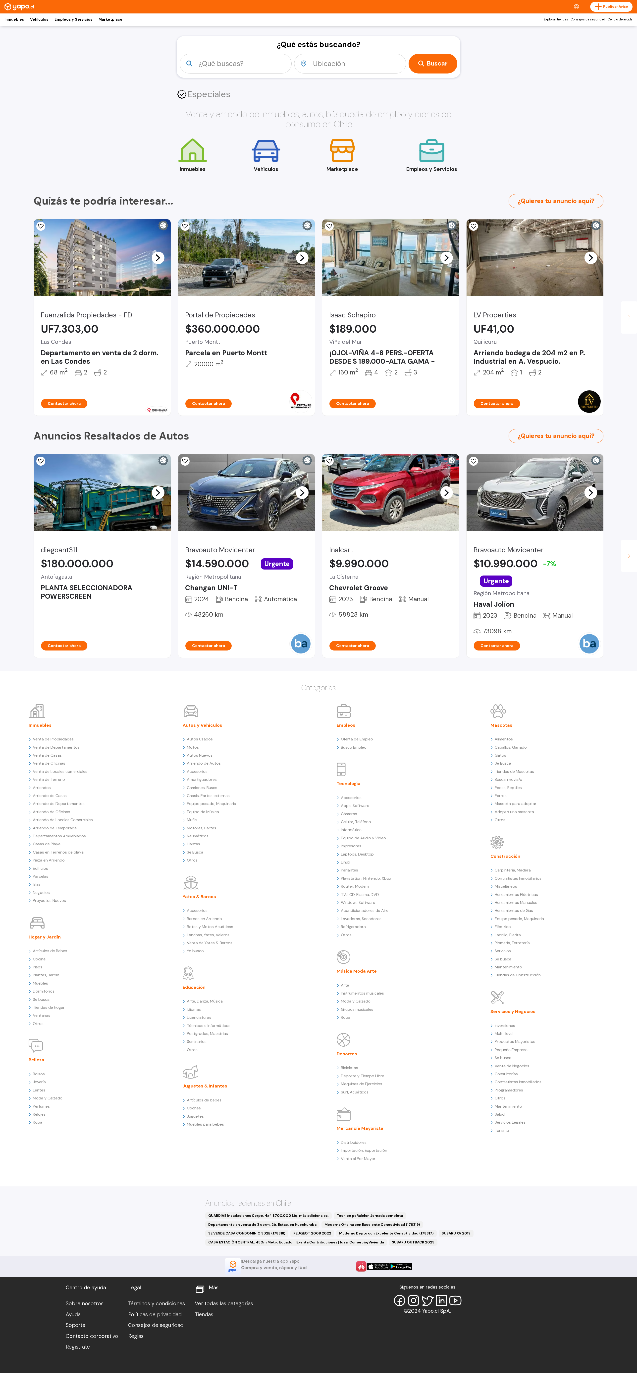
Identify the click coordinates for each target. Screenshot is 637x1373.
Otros (38, 1023)
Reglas (136, 1336)
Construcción (505, 856)
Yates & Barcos (199, 897)
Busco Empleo (354, 747)
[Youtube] (455, 1300)
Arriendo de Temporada (55, 828)
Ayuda (73, 1314)
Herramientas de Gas (514, 910)
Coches (194, 1108)
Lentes (39, 1090)
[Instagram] (414, 1300)
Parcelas (40, 876)
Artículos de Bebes (50, 950)
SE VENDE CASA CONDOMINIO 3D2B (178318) (246, 1233)
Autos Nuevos (199, 755)
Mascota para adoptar (515, 803)
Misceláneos (506, 886)
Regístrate (78, 1346)
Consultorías (506, 1074)
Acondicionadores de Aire (364, 910)
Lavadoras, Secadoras (361, 918)
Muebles (40, 983)
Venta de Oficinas (49, 763)
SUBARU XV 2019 (456, 1233)
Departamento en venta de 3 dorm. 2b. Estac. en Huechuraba (262, 1224)
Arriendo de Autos (204, 763)
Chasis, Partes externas (208, 795)
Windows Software (358, 902)
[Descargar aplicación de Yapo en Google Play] (401, 1266)
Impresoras (351, 846)
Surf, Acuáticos (355, 1092)
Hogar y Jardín (45, 937)
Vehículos (39, 19)
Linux (345, 862)
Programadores (509, 1090)
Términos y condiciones (156, 1303)
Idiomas (194, 1009)
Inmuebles (14, 19)
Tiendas (204, 1314)
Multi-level (504, 1033)
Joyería (39, 1081)
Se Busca (195, 852)
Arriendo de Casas (50, 795)
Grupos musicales (357, 1009)
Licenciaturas (199, 1017)
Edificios (40, 868)
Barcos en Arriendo (204, 918)
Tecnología (349, 784)
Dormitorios (43, 991)
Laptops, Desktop (357, 854)
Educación (194, 987)
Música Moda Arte (357, 971)
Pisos (37, 967)
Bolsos (39, 1074)
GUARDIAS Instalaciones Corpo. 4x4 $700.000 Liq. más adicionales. (268, 1215)
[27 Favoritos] (329, 226)
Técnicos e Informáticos (208, 1025)
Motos (193, 747)
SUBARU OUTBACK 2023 (413, 1242)
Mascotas (501, 725)
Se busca (41, 999)
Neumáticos (198, 836)
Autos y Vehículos (202, 725)
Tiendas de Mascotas (514, 771)
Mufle (192, 819)
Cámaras (349, 813)
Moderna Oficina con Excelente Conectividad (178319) (372, 1224)
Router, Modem (355, 886)
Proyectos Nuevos (49, 900)
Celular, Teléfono (356, 821)
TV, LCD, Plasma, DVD (360, 894)
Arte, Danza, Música (205, 1001)
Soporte (75, 1325)
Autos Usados (200, 739)
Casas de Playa (46, 844)
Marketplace (110, 19)
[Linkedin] (441, 1300)
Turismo (502, 1130)
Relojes (39, 1114)
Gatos (500, 755)
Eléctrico (503, 926)
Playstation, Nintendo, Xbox (366, 878)
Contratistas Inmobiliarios (518, 878)
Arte (345, 985)
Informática (351, 829)
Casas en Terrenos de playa (58, 852)
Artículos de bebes (204, 1100)
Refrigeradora (353, 926)
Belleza (36, 1060)
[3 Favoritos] (329, 461)
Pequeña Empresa (511, 1049)
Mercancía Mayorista (360, 1128)
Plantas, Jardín (46, 975)
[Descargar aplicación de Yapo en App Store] (378, 1266)
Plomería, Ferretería (512, 942)
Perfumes (41, 1106)
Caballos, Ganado (511, 747)
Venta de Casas (47, 755)
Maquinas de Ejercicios (361, 1083)
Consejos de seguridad (588, 19)
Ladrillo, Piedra (508, 935)
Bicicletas (349, 1067)
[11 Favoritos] (185, 226)
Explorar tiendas (556, 19)
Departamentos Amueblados (59, 836)
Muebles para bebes (205, 1124)
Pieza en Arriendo (49, 860)
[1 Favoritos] (40, 226)
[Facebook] (400, 1300)
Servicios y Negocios (512, 1011)
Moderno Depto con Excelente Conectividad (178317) (386, 1233)
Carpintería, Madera (513, 870)
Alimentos (504, 739)
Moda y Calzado (47, 1098)
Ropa (37, 1122)
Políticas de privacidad (155, 1314)
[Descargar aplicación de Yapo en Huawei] (361, 1266)
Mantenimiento (508, 967)
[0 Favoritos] (473, 226)
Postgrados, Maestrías (207, 1033)
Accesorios (197, 771)
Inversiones (505, 1025)
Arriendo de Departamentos (59, 803)
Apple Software (355, 805)
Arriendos (42, 787)
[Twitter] (427, 1300)
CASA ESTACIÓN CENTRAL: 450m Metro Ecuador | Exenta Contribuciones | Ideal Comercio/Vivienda (296, 1242)
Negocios (41, 892)
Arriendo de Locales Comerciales (63, 819)
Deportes (347, 1054)
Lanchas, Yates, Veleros (208, 935)
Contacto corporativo (92, 1336)
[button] (158, 257)
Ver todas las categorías (224, 1303)
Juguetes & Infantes (205, 1086)
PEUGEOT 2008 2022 (312, 1233)
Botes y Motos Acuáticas (210, 926)
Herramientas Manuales (516, 902)
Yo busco (195, 950)
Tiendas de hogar (49, 1007)
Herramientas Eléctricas (516, 894)
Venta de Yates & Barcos (209, 942)
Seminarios (197, 1041)
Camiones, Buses (202, 787)
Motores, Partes (201, 828)
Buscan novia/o (508, 779)
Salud (500, 1114)
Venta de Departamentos (56, 747)
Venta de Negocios (512, 1066)
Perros (501, 795)
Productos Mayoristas (515, 1041)
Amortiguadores (202, 779)
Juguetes (195, 1116)
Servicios (503, 950)
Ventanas (41, 1015)
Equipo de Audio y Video (363, 838)
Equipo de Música (203, 811)
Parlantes (349, 870)
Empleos (346, 725)
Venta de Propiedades (53, 739)
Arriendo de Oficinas (51, 811)
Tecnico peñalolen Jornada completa (370, 1215)
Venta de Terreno (49, 779)
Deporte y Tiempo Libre (362, 1076)
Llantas (193, 844)
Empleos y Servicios (73, 19)
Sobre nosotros (85, 1303)
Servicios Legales (510, 1122)
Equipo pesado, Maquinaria (211, 803)
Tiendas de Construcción (518, 975)
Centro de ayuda (620, 19)
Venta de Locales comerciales (60, 771)
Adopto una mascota (514, 811)
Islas (37, 884)
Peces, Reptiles (508, 787)
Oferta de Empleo (357, 739)
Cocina (39, 959)
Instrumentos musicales (362, 993)
